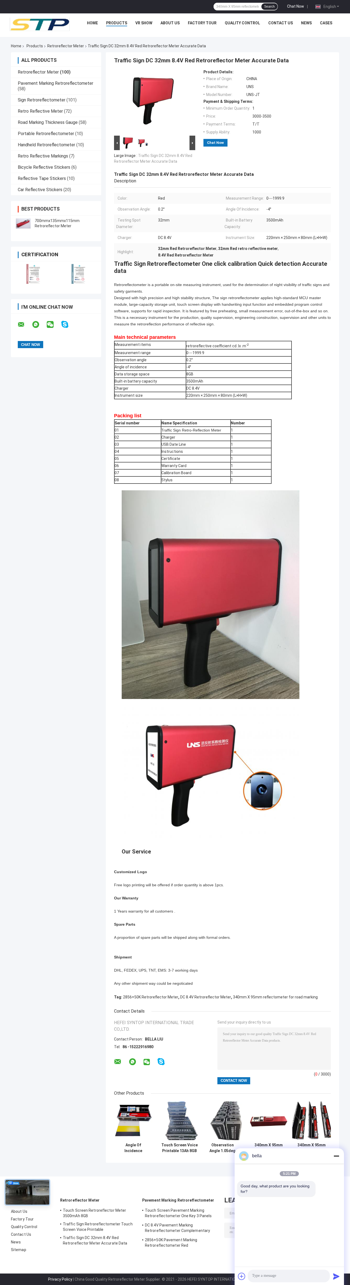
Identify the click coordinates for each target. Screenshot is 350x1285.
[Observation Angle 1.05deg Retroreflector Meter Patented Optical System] (222, 1121)
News (306, 23)
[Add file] (242, 1276)
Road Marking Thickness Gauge (48, 122)
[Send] (336, 1276)
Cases (326, 23)
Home (92, 23)
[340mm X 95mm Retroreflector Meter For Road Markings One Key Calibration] (311, 1121)
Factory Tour (202, 23)
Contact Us (280, 23)
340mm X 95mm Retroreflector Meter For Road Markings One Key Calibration (311, 1148)
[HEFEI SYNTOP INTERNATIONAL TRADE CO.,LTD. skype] (68, 324)
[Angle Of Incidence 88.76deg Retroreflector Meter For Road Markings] (133, 1121)
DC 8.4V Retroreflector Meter (205, 997)
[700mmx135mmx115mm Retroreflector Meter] (23, 223)
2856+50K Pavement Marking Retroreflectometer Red (171, 1243)
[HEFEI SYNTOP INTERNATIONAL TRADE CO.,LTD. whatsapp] (39, 324)
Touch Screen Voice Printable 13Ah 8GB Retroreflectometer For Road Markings (179, 1148)
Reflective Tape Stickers (42, 178)
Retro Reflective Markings (43, 156)
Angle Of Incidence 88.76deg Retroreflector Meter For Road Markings (133, 1148)
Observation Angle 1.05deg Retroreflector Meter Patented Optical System (222, 1148)
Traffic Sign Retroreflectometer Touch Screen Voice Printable (98, 1227)
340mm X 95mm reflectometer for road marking (275, 997)
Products (116, 23)
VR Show (143, 23)
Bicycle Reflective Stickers (44, 167)
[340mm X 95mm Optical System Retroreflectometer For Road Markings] (268, 1121)
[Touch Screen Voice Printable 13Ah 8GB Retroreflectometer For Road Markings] (179, 1121)
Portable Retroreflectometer (46, 133)
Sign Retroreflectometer (41, 100)
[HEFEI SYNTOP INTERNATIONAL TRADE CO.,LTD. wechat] (53, 324)
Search (269, 6)
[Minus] (336, 1156)
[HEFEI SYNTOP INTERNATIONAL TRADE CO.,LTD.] (40, 24)
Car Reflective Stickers (40, 189)
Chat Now (295, 6)
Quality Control (242, 23)
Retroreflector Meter (65, 46)
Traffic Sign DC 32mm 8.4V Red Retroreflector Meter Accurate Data (95, 1240)
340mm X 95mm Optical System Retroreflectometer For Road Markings (268, 1148)
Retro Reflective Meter (40, 111)
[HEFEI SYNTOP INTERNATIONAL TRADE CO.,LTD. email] (24, 324)
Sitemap (18, 1250)
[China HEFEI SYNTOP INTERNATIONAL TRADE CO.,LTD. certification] (33, 274)
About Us (170, 23)
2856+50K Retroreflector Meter (150, 997)
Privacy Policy (60, 1279)
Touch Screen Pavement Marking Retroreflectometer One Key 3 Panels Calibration (178, 1214)
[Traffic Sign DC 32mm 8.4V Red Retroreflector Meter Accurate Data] (152, 102)
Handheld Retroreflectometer (46, 144)
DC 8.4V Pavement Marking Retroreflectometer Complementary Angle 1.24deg (177, 1228)
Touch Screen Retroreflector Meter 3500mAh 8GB (94, 1213)
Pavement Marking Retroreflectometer (55, 83)
